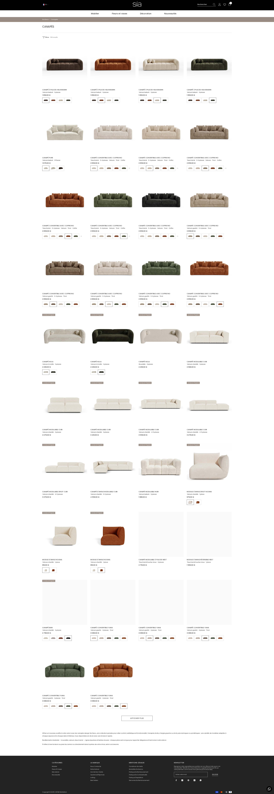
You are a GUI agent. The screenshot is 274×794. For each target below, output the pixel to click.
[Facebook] (176, 780)
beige (60, 100)
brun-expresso (45, 100)
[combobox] (204, 4)
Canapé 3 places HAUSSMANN (54, 90)
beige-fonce (53, 168)
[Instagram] (182, 780)
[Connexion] (219, 4)
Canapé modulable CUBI (197, 361)
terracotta (53, 100)
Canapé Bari (47, 627)
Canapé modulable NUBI (149, 491)
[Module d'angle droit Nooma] (209, 466)
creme (45, 168)
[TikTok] (194, 780)
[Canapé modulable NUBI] (161, 466)
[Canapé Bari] (64, 602)
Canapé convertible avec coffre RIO (106, 158)
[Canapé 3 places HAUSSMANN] (64, 64)
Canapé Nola (47, 361)
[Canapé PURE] (64, 132)
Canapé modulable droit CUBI (55, 491)
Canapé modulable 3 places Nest (153, 559)
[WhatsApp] (200, 780)
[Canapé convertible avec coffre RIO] (112, 132)
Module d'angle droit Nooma (199, 491)
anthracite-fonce (68, 638)
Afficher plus (137, 718)
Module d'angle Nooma (52, 559)
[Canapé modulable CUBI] (209, 336)
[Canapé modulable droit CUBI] (64, 466)
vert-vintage (68, 100)
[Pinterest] (188, 780)
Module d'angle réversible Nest (200, 559)
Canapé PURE (47, 158)
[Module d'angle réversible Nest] (209, 534)
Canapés (54, 19)
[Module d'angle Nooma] (64, 534)
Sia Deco (45, 19)
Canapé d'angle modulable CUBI (104, 491)
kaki (53, 372)
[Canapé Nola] (64, 336)
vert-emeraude (212, 236)
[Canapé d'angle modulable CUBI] (112, 466)
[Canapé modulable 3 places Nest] (161, 534)
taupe (108, 168)
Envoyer (215, 774)
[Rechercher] (206, 4)
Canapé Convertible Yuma (101, 627)
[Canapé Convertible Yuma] (112, 602)
